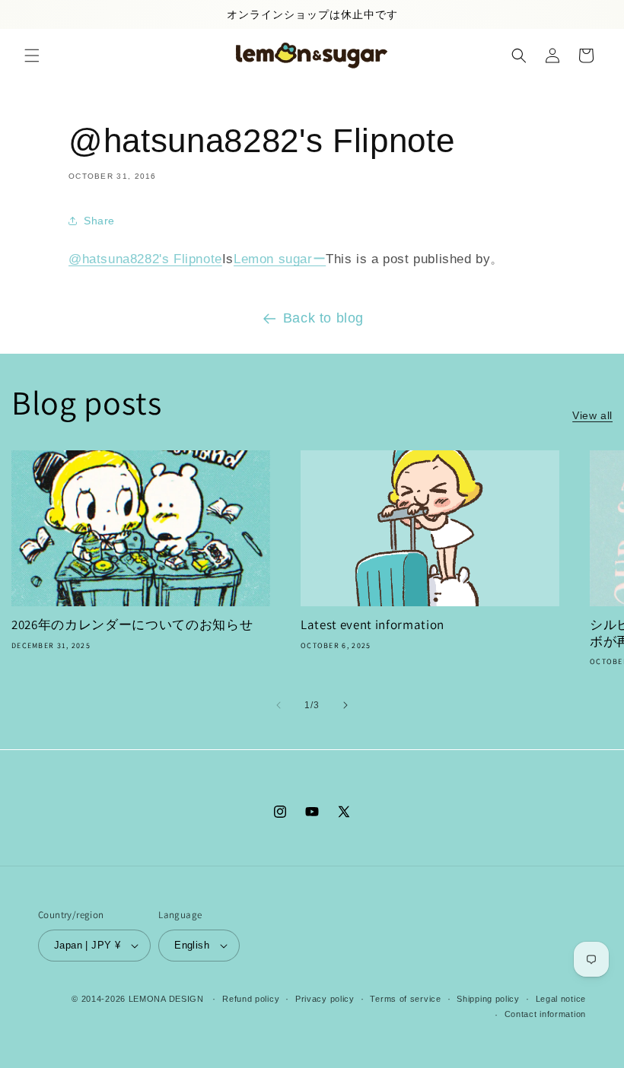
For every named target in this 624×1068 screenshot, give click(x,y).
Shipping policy (488, 998)
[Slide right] (345, 705)
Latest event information (372, 625)
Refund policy (250, 998)
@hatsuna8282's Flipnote (145, 259)
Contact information (545, 1014)
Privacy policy (325, 998)
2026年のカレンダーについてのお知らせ (132, 625)
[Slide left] (278, 705)
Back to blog (323, 318)
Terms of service (405, 998)
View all (592, 415)
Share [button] (99, 221)
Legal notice (561, 998)
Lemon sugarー (280, 259)
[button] (32, 55)
